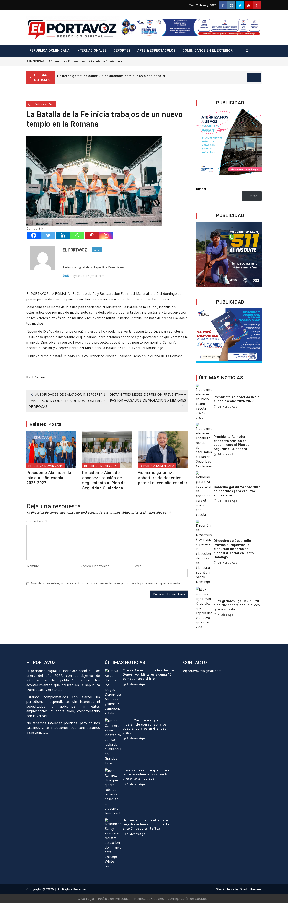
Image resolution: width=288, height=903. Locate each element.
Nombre (33, 566)
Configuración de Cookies (187, 899)
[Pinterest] (92, 235)
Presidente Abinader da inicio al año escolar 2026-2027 (48, 477)
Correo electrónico (95, 566)
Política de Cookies (149, 899)
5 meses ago (135, 834)
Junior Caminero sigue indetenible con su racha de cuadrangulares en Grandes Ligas (144, 726)
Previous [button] (250, 77)
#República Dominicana (105, 61)
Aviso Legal (85, 899)
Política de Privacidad (114, 899)
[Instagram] (106, 235)
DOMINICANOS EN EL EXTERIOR (207, 50)
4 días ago (225, 614)
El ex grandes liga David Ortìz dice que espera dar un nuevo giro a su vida (237, 605)
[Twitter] (48, 235)
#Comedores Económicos (67, 61)
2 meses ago (135, 684)
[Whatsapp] (77, 235)
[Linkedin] (63, 235)
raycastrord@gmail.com (88, 275)
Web (138, 566)
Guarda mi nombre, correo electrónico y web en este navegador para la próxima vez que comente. (106, 583)
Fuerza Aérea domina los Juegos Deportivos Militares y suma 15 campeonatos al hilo (149, 674)
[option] (158, 75)
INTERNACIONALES (91, 50)
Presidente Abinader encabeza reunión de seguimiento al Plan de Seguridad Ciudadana (104, 480)
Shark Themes (251, 889)
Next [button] (257, 77)
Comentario (36, 521)
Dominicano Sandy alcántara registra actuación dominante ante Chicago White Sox (146, 824)
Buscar (201, 189)
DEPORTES (121, 50)
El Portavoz (75, 250)
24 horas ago (227, 406)
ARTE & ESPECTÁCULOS (156, 50)
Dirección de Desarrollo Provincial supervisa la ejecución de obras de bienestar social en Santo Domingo (234, 549)
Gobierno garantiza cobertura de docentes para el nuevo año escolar (111, 76)
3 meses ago (135, 784)
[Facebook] (34, 235)
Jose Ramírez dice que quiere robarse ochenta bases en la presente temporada (146, 774)
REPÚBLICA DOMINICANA (49, 50)
